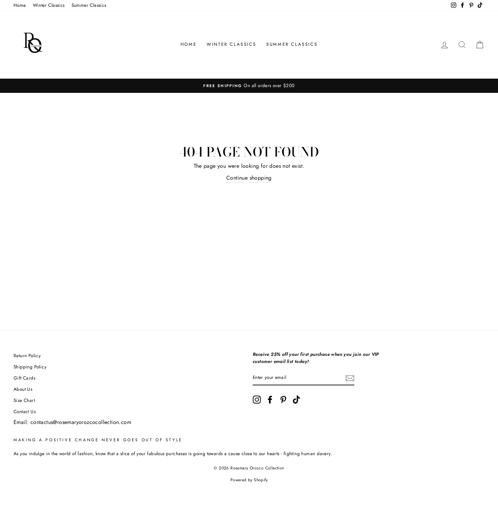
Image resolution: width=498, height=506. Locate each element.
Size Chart (24, 400)
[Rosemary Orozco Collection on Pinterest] (283, 400)
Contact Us (25, 411)
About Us (23, 389)
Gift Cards (24, 378)
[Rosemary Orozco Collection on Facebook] (270, 400)
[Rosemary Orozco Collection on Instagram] (257, 400)
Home (20, 5)
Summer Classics (88, 5)
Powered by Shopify (249, 480)
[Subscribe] (350, 377)
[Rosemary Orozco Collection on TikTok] (296, 400)
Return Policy (27, 355)
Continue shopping (249, 178)
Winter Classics (49, 5)
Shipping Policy (30, 366)
